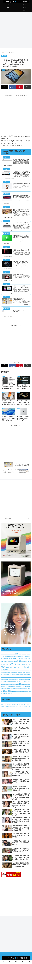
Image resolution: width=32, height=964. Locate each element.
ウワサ (17, 704)
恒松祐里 (23, 669)
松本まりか (12, 674)
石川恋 (2, 686)
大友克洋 (23, 706)
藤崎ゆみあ (13, 688)
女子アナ (13, 664)
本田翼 (25, 672)
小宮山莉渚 (19, 664)
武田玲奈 (25, 677)
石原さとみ (23, 684)
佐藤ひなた (5, 658)
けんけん (6, 653)
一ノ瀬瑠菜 (15, 654)
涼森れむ (6, 681)
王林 (29, 681)
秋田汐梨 (14, 686)
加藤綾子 (22, 658)
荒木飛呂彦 (5, 708)
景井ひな (17, 672)
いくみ (2, 653)
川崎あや (22, 667)
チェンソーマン (15, 706)
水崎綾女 (3, 679)
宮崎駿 (29, 706)
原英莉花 (5, 661)
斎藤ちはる (27, 669)
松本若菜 (20, 674)
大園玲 (4, 664)
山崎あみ (5, 667)
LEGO (5, 704)
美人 (2, 708)
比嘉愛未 (29, 677)
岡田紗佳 (14, 667)
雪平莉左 (10, 691)
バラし (20, 706)
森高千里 (10, 677)
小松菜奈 (23, 664)
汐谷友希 (11, 679)
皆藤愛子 (18, 684)
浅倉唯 (26, 679)
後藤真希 (15, 669)
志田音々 (19, 669)
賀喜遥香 (25, 688)
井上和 (7, 656)
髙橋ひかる (26, 691)
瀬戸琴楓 (25, 681)
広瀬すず (4, 670)
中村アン (28, 653)
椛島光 (13, 677)
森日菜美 (27, 674)
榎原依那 (17, 677)
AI (1, 704)
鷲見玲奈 (5, 693)
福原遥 (10, 686)
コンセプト (3, 706)
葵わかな (3, 688)
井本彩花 (15, 656)
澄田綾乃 (17, 681)
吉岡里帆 (18, 661)
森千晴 (23, 674)
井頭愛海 (19, 656)
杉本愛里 (4, 674)
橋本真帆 (21, 677)
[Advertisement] (16, 29)
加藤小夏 (18, 658)
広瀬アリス (10, 669)
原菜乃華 (9, 661)
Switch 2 (8, 704)
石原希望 (28, 684)
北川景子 (26, 658)
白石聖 (10, 684)
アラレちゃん (13, 704)
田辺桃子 (7, 684)
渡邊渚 (13, 681)
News (4, 55)
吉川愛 (23, 661)
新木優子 (13, 672)
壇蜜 (26, 661)
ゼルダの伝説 (9, 706)
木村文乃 (21, 672)
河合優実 (23, 679)
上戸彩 (20, 653)
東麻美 (7, 674)
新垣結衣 (9, 672)
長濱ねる (5, 691)
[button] (27, 87)
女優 (26, 706)
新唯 (6, 672)
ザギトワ (10, 653)
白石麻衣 (14, 684)
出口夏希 (13, 658)
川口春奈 (18, 667)
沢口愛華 (19, 679)
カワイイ (25, 704)
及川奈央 (13, 661)
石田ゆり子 (6, 686)
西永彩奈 (17, 688)
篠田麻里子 (18, 686)
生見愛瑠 (3, 684)
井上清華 (11, 656)
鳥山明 (9, 708)
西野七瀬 (21, 688)
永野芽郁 (7, 679)
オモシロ (21, 704)
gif (2, 704)
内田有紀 (9, 658)
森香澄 (6, 677)
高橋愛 (22, 691)
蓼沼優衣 (7, 688)
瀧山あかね (21, 681)
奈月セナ (7, 664)
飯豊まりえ (15, 691)
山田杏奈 (10, 667)
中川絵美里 (24, 653)
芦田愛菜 (23, 686)
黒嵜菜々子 (10, 693)
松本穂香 (16, 674)
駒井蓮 (19, 691)
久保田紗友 (3, 656)
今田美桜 (23, 656)
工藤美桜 (26, 667)
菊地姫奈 (27, 686)
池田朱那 (15, 679)
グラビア (29, 704)
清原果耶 (10, 681)
